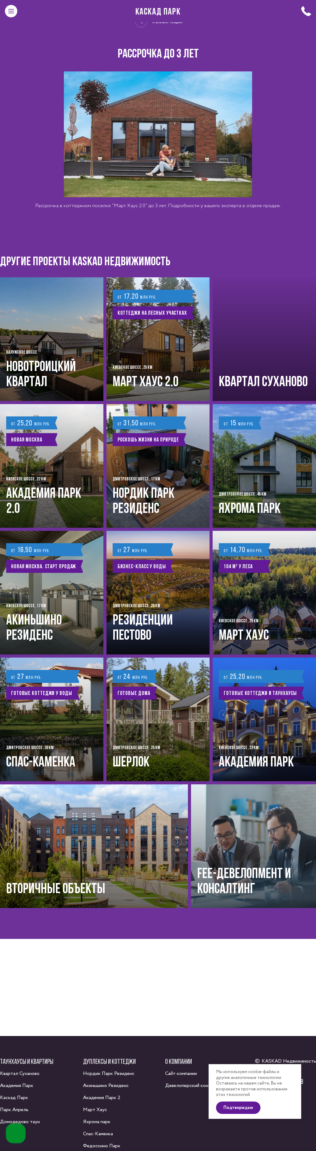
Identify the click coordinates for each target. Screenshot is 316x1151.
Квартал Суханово (20, 1073)
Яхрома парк (96, 1121)
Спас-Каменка (98, 1133)
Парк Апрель (14, 1109)
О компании (178, 1061)
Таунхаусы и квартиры (26, 1061)
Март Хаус (95, 1109)
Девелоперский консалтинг (195, 1085)
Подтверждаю (238, 1108)
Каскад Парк (158, 11)
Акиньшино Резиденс (106, 1085)
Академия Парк (16, 1085)
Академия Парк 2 (101, 1097)
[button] (10, 339)
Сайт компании (181, 1073)
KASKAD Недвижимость (289, 1061)
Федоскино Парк (101, 1145)
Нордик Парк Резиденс (109, 1073)
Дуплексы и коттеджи (109, 1061)
